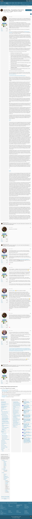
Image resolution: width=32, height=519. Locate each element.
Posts (1, 239)
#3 (30, 248)
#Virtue (5, 479)
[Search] (27, 1)
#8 (30, 369)
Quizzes (2, 240)
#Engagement (6, 476)
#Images (5, 463)
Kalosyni (24, 431)
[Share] (31, 14)
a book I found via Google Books (24, 259)
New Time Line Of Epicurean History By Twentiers (26, 402)
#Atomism (5, 461)
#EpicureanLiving (6, 477)
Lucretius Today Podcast (16, 404)
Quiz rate (2, 241)
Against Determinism (16, 410)
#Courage (6, 482)
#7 (30, 330)
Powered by (16, 516)
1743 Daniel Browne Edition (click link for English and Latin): (17, 75)
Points (1, 238)
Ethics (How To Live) (15, 409)
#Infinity (5, 464)
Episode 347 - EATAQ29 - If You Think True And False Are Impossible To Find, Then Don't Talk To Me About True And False (27, 440)
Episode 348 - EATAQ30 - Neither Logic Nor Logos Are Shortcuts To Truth (27, 416)
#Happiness (5, 478)
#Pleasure (5, 474)
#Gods (5, 462)
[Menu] (31, 1)
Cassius (5, 12)
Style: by (16, 517)
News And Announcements (16, 403)
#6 (30, 313)
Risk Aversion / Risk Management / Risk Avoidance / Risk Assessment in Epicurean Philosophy (27, 425)
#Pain (4, 475)
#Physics (3, 460)
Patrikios (24, 428)
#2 (30, 227)
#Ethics (3, 472)
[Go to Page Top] (31, 516)
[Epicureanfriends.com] (2, 1)
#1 (30, 16)
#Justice (6, 483)
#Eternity (5, 465)
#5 (30, 288)
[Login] (29, 1)
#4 (30, 267)
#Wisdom (6, 480)
